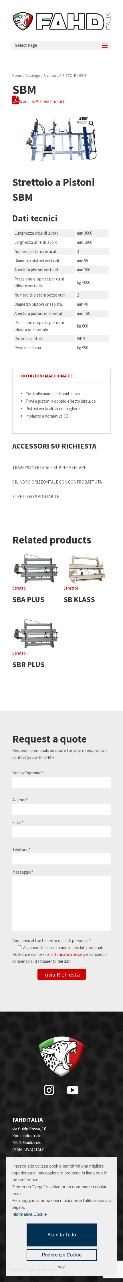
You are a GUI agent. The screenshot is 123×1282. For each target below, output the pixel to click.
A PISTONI (67, 75)
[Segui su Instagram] (49, 1090)
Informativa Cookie (29, 1214)
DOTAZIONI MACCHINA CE (47, 376)
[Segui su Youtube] (72, 1090)
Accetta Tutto (61, 1235)
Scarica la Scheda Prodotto (43, 101)
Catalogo (32, 75)
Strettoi (49, 75)
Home (17, 75)
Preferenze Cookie (62, 1255)
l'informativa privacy (67, 954)
